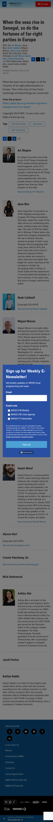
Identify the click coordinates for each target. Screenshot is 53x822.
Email (9, 392)
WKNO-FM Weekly (20, 410)
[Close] (47, 367)
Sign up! (27, 444)
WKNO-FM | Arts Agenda (23, 414)
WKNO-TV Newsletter (21, 418)
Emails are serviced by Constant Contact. (19, 437)
